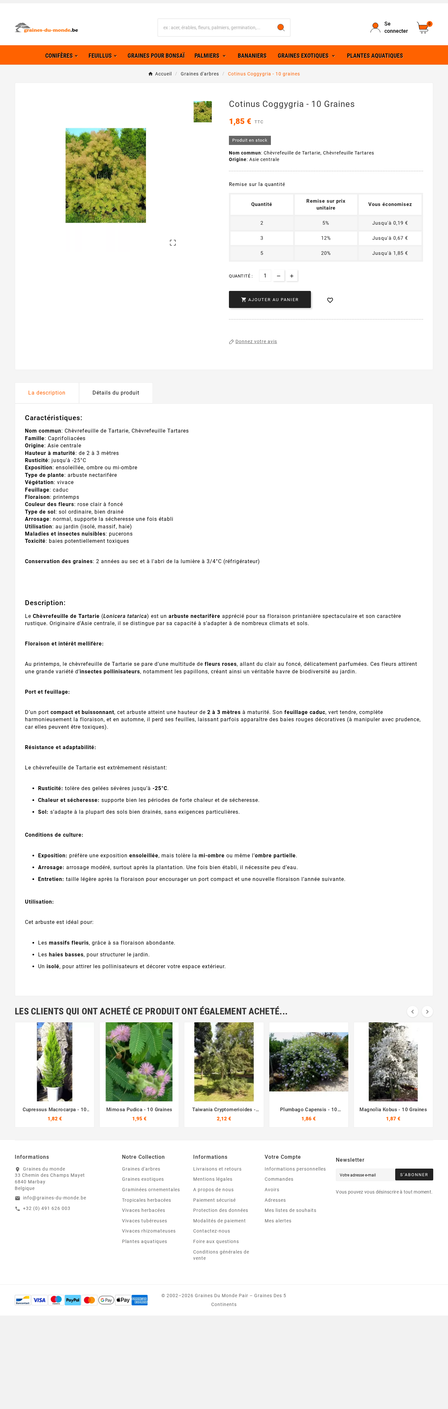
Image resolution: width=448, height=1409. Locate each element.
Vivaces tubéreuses (144, 1220)
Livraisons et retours (217, 1169)
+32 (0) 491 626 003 (47, 1208)
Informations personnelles (295, 1169)
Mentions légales (213, 1179)
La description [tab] (47, 393)
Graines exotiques (143, 1179)
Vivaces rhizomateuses (149, 1231)
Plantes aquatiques (144, 1241)
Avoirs (272, 1189)
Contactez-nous (211, 1231)
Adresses (275, 1200)
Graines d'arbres (141, 1169)
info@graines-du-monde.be (54, 1197)
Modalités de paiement (219, 1220)
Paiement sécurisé (214, 1200)
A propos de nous (213, 1189)
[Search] (281, 27)
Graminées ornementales (151, 1189)
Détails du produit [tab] (115, 393)
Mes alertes (278, 1220)
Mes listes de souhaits (290, 1210)
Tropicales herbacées (146, 1200)
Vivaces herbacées (143, 1210)
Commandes (279, 1179)
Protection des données (220, 1210)
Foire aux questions (216, 1241)
